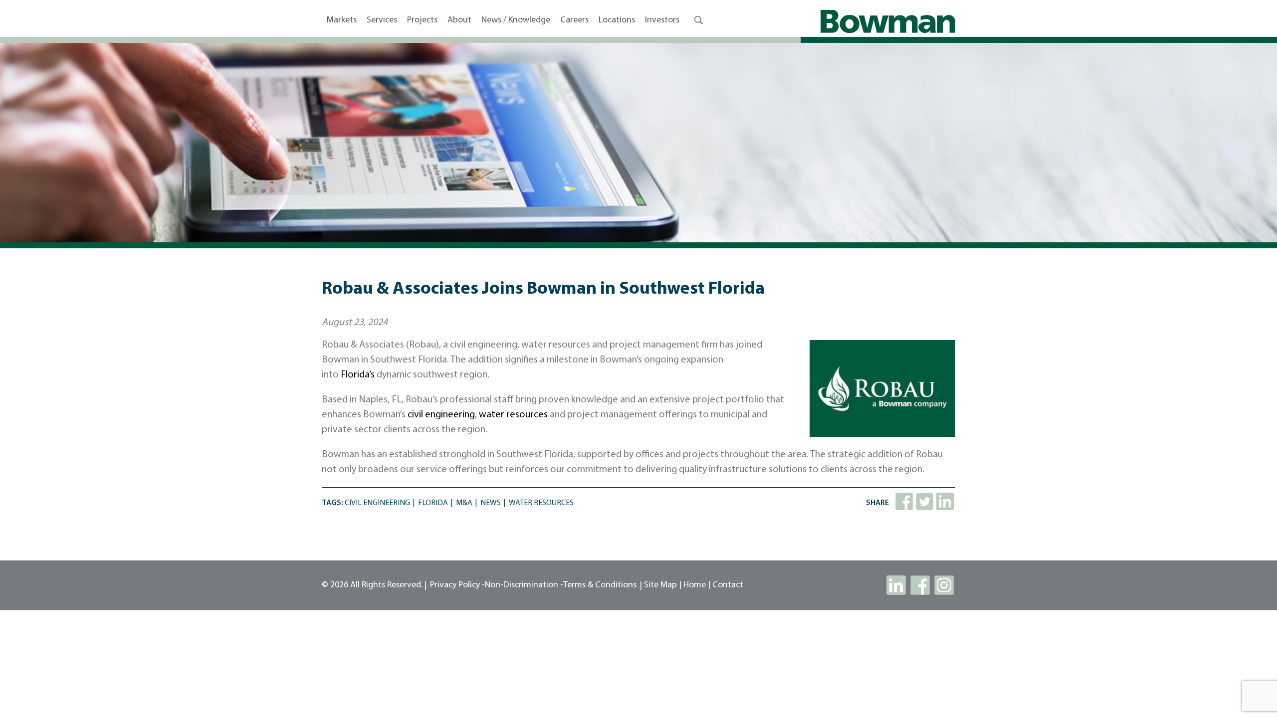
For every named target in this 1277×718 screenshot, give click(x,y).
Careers (574, 20)
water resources (513, 415)
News (490, 503)
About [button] (459, 20)
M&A (464, 503)
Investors (662, 20)
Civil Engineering (377, 503)
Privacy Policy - (457, 585)
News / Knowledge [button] (515, 20)
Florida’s (358, 375)
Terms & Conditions (600, 585)
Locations (617, 20)
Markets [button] (342, 20)
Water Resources (541, 503)
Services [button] (382, 20)
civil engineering (441, 415)
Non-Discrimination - (524, 585)
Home (694, 585)
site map (660, 585)
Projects (422, 20)
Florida (433, 503)
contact (727, 585)
